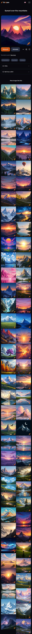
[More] (23, 49)
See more (13, 55)
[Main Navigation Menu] (29, 2)
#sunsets (14, 60)
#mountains (5, 60)
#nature (22, 60)
